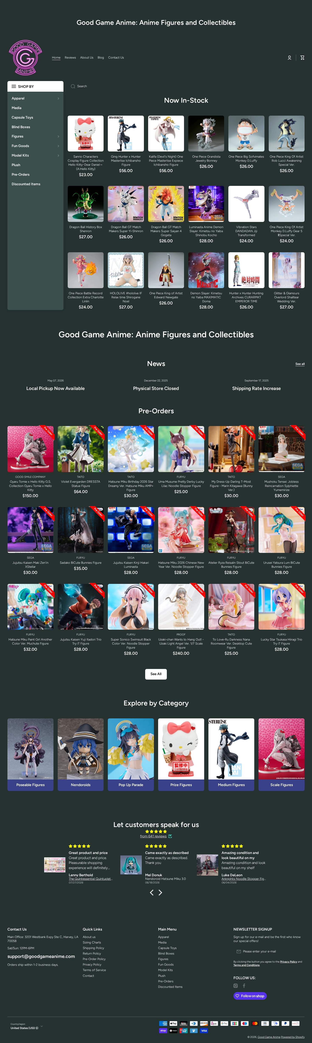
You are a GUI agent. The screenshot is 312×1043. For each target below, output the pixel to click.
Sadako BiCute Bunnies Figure (80, 563)
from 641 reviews (153, 836)
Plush (161, 976)
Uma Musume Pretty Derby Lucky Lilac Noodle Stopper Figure (181, 484)
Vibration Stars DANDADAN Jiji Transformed (246, 231)
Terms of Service (94, 970)
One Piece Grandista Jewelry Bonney (206, 159)
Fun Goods (166, 964)
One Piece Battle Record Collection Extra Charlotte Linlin (86, 297)
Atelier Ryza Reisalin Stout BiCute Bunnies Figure (231, 565)
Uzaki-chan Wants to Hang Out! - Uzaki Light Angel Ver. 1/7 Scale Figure (181, 643)
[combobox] (186, 86)
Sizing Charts (92, 942)
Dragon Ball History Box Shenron (85, 229)
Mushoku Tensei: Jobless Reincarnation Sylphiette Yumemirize (281, 486)
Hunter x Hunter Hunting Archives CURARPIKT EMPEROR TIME (246, 297)
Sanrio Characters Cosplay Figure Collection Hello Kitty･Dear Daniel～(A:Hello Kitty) (86, 163)
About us (89, 937)
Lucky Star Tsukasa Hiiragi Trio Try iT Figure (281, 641)
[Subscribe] (299, 951)
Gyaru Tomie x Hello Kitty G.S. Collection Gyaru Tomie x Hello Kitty (30, 486)
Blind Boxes (166, 953)
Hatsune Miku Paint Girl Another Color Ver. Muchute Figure (30, 641)
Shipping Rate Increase (256, 388)
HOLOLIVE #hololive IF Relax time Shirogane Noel (126, 297)
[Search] (71, 86)
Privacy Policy (92, 964)
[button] (153, 893)
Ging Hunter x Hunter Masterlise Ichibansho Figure (126, 161)
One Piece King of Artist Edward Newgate (166, 295)
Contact (88, 976)
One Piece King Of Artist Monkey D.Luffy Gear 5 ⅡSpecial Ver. (286, 231)
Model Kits (165, 970)
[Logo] (25, 58)
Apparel (163, 937)
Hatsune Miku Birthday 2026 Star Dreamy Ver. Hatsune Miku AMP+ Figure (130, 486)
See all (300, 364)
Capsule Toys (167, 948)
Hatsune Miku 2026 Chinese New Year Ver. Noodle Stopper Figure (181, 565)
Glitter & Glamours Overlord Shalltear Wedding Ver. (286, 297)
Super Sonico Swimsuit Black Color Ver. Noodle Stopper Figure (131, 643)
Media (162, 942)
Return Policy (92, 953)
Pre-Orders (165, 981)
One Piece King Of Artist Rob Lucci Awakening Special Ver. (286, 161)
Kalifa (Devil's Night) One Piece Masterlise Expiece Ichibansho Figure (166, 161)
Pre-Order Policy (94, 959)
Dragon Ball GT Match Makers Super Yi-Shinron (126, 229)
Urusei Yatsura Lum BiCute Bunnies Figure (281, 565)
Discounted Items (170, 987)
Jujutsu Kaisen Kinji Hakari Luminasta (131, 565)
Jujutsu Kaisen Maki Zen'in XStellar (30, 565)
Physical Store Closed (156, 388)
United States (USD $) (24, 1028)
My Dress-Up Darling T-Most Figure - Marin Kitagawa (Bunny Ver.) (231, 486)
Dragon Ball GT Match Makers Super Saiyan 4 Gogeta (166, 231)
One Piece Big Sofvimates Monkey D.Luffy (246, 159)
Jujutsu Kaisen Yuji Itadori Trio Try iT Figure (80, 641)
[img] (156, 831)
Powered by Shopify (293, 1037)
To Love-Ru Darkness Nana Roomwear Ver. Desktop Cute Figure (231, 643)
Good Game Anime (269, 1037)
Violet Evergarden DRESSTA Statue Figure (80, 484)
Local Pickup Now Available (55, 388)
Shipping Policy (93, 948)
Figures (163, 959)
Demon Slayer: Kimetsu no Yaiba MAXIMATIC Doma (206, 297)
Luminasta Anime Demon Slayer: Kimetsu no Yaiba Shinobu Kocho (206, 231)
